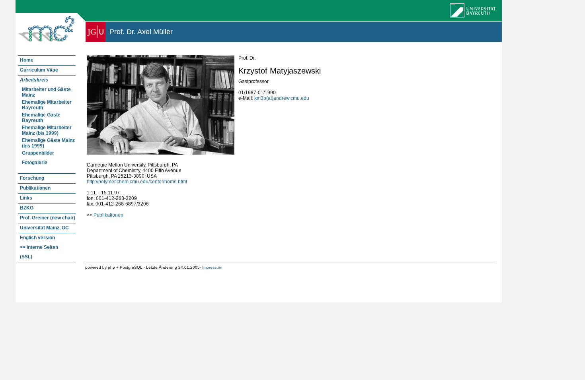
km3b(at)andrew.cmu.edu (281, 98)
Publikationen (108, 215)
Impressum (212, 267)
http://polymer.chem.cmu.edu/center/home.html (137, 181)
